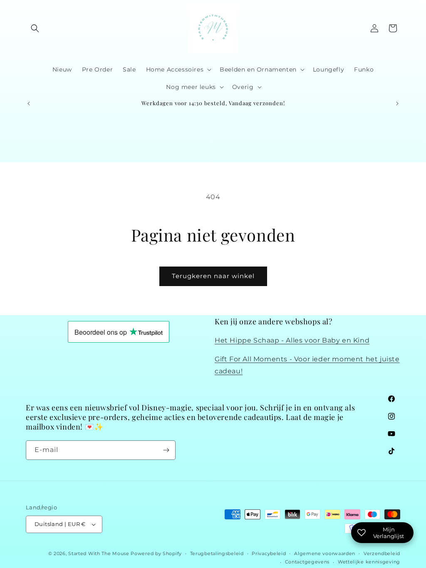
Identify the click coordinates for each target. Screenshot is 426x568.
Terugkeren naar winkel (213, 276)
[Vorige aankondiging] (29, 103)
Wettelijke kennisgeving (369, 562)
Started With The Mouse (98, 553)
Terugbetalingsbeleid (217, 553)
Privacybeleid (269, 553)
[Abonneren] (166, 450)
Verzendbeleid (382, 553)
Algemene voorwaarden (324, 553)
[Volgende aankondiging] (397, 103)
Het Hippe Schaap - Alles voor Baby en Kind (292, 340)
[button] (35, 28)
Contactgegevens (307, 562)
